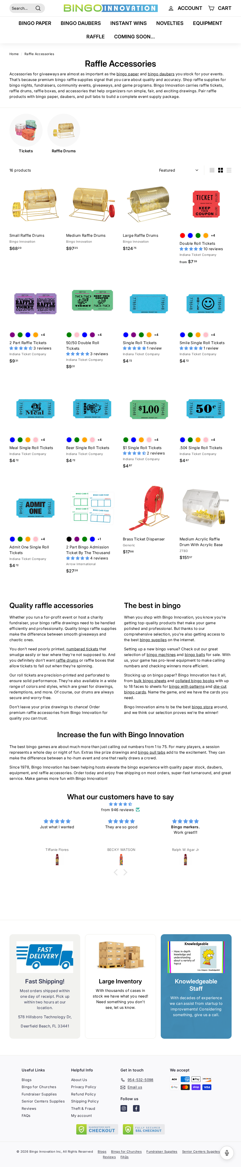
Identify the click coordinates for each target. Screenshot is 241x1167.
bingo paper (127, 74)
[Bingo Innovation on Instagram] (123, 1109)
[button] (192, 248)
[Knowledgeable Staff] (196, 957)
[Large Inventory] (120, 957)
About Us (79, 1080)
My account (81, 1115)
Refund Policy (83, 1094)
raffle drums (67, 660)
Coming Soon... (134, 37)
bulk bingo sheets (150, 680)
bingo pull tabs (151, 752)
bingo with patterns (187, 686)
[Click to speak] (227, 1153)
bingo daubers (161, 74)
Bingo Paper (35, 23)
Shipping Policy (85, 1101)
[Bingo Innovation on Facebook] (136, 1109)
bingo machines (161, 654)
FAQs (26, 1115)
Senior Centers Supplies (43, 1101)
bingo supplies (153, 639)
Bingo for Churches (39, 1087)
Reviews (29, 1108)
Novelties (170, 23)
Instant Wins (128, 23)
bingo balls (195, 654)
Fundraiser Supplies (39, 1094)
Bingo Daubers (81, 23)
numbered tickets (82, 649)
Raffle (95, 37)
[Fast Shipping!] (44, 957)
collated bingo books (194, 680)
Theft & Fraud (83, 1108)
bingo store (202, 706)
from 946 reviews (117, 809)
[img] (120, 804)
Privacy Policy (83, 1087)
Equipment (207, 23)
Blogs (27, 1080)
